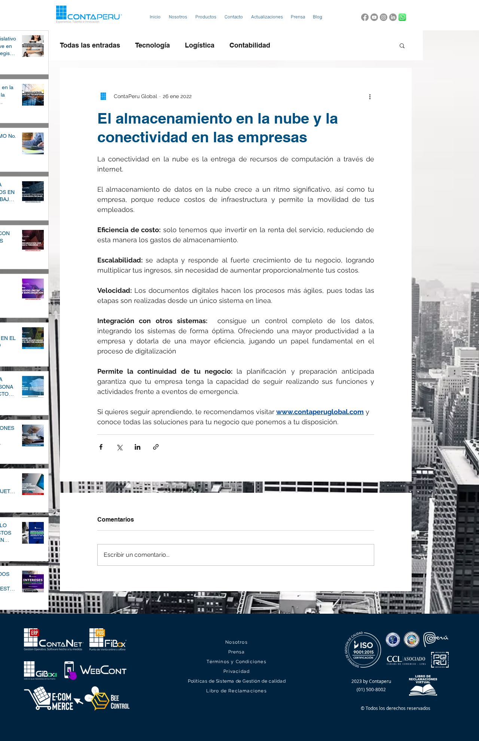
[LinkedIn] (393, 17)
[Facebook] (365, 17)
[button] (205, 17)
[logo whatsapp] (402, 17)
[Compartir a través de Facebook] (100, 446)
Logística (199, 45)
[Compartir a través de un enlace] (155, 446)
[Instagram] (383, 17)
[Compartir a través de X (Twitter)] (119, 446)
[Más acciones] (369, 96)
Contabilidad (249, 45)
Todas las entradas (90, 45)
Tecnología (152, 45)
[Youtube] (374, 17)
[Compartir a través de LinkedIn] (137, 446)
